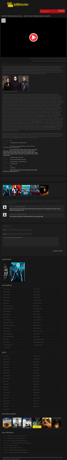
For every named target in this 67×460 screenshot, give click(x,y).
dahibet (38, 457)
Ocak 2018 (5, 384)
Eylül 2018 (36, 373)
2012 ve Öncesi (14, 149)
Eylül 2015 (6, 406)
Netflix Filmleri (7, 331)
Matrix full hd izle (30, 170)
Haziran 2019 (6, 361)
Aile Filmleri (21, 149)
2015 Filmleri (36, 292)
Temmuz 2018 (36, 375)
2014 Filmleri (6, 292)
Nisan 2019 (6, 364)
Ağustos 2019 (6, 359)
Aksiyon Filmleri (27, 149)
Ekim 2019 (6, 356)
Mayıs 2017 (6, 395)
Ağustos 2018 (6, 375)
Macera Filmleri (21, 152)
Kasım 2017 (6, 387)
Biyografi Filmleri (37, 308)
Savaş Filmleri (36, 333)
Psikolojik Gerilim (30, 152)
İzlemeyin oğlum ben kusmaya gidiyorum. (17, 440)
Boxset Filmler (16, 151)
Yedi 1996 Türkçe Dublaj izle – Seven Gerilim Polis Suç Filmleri (49, 61)
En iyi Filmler (6, 317)
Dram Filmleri (23, 151)
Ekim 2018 (6, 373)
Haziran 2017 (36, 392)
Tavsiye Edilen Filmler (29, 153)
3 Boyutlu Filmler (37, 300)
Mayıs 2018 (36, 378)
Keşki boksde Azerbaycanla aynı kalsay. (17, 436)
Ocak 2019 (36, 367)
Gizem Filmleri (36, 320)
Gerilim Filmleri (6, 152)
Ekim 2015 (36, 403)
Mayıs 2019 (36, 361)
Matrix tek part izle (14, 171)
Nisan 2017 (36, 395)
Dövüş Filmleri (6, 314)
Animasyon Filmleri (8, 306)
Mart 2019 (35, 364)
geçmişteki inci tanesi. (12, 445)
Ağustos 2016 (36, 398)
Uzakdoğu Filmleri (7, 345)
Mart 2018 (5, 381)
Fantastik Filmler (31, 151)
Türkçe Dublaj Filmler (38, 342)
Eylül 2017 (6, 389)
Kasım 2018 (36, 370)
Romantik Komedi (7, 333)
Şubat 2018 (36, 381)
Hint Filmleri (36, 322)
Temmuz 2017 (6, 392)
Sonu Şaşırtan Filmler (12, 153)
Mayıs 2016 (36, 401)
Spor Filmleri (36, 336)
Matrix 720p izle (22, 170)
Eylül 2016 (6, 398)
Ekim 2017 (36, 387)
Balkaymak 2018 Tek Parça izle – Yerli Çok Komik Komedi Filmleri (48, 58)
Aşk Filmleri (34, 149)
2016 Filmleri (6, 294)
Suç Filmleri (20, 153)
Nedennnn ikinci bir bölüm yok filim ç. (16, 438)
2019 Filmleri (36, 297)
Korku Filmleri (14, 152)
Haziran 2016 (6, 401)
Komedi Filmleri (37, 325)
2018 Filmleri (6, 297)
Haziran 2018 (6, 378)
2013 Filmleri (36, 289)
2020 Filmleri (6, 300)
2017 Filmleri (36, 294)
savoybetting (13, 457)
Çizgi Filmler (36, 311)
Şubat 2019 (6, 367)
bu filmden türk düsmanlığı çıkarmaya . (18, 450)
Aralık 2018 (6, 370)
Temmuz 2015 (6, 409)
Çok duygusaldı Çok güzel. (15, 447)
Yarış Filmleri (6, 347)
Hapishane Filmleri (7, 322)
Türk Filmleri (6, 342)
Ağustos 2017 (36, 389)
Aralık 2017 (36, 384)
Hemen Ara (61, 11)
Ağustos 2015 (36, 406)
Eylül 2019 (36, 356)
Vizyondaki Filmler (38, 345)
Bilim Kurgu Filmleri (7, 151)
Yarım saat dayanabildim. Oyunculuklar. (18, 452)
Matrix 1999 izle (14, 170)
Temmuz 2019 (36, 359)
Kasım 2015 (6, 403)
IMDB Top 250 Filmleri (8, 325)
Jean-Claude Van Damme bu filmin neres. (22, 443)
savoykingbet (6, 457)
